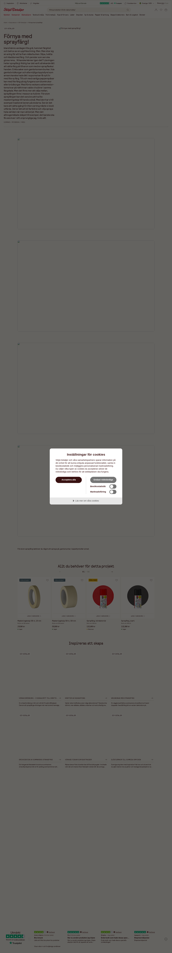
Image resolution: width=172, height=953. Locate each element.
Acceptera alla (69, 480)
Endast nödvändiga (103, 480)
